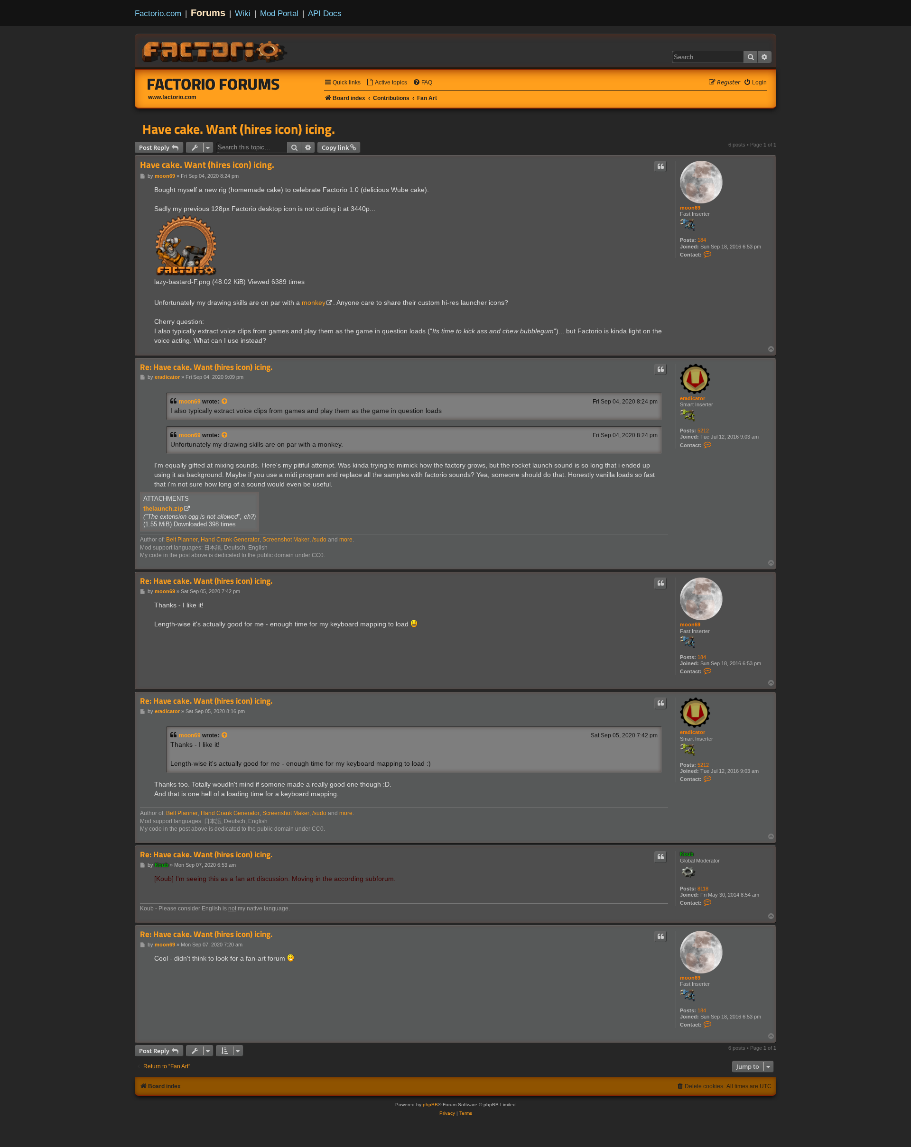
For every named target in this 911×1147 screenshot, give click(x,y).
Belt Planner (182, 539)
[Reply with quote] (660, 166)
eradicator (692, 398)
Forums (208, 13)
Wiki (243, 13)
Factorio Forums (213, 84)
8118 (702, 888)
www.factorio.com (172, 97)
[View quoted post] (225, 401)
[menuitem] (386, 82)
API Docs (325, 13)
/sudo (319, 539)
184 (701, 240)
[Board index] (215, 50)
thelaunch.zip (163, 508)
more (346, 539)
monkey (313, 302)
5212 (703, 430)
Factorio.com (158, 13)
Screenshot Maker (285, 539)
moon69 (690, 208)
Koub (687, 854)
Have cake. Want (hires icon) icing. (238, 129)
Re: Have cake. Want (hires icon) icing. (206, 367)
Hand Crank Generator (230, 539)
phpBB (430, 1104)
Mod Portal (279, 13)
